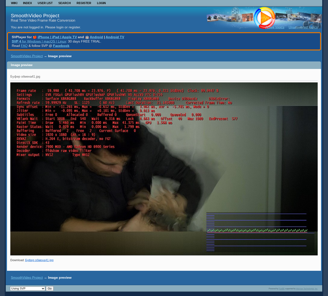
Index (27, 3)
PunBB (281, 288)
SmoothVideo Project (35, 15)
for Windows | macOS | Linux (39, 41)
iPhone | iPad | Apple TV (57, 37)
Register (84, 3)
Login (101, 3)
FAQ (24, 46)
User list (45, 3)
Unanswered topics (303, 27)
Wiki (14, 3)
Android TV (115, 37)
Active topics (274, 27)
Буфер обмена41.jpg (39, 260)
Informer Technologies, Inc (306, 288)
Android (96, 37)
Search (64, 3)
